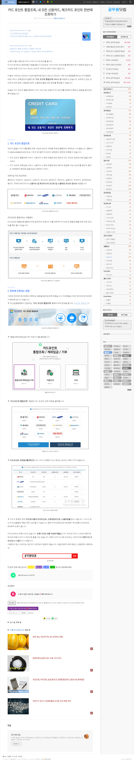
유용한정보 (118, 96)
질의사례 (117, 160)
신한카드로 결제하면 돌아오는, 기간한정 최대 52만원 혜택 (30, 36)
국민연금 (118, 260)
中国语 (118, 303)
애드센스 (118, 285)
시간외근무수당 (108, 362)
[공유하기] (14, 613)
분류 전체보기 (117, 89)
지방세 (106, 374)
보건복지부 (126, 374)
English (118, 300)
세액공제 (117, 384)
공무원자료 (117, 135)
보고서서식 (118, 143)
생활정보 (117, 246)
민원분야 (118, 178)
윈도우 (125, 346)
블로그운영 (118, 293)
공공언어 (117, 349)
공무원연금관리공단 (118, 362)
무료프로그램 (118, 221)
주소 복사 (11, 603)
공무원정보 (117, 110)
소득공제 (117, 371)
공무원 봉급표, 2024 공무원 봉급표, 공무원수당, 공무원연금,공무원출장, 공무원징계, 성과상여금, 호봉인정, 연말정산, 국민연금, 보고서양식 (47, 738)
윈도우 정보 (118, 225)
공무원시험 (118, 100)
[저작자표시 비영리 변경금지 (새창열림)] (31, 613)
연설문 (118, 157)
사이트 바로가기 (81, 303)
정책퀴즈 (118, 107)
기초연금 (107, 368)
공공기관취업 (118, 243)
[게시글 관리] (16, 613)
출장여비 (117, 365)
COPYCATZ (128, 759)
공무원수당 (109, 2)
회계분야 (118, 185)
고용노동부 (117, 378)
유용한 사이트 (118, 232)
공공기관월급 (118, 239)
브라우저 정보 (118, 228)
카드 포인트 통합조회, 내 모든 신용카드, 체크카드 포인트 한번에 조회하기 (50, 12)
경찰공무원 (108, 387)
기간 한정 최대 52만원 (19, 33)
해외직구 (118, 264)
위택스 (106, 359)
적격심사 (117, 346)
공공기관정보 (117, 235)
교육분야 (118, 168)
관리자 (124, 2)
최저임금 (117, 368)
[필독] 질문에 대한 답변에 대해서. (117, 21)
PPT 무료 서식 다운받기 (114, 326)
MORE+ (129, 26)
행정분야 (118, 189)
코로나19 (117, 359)
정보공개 (118, 182)
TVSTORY (117, 271)
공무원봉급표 (116, 2)
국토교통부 (108, 346)
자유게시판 (88, 2)
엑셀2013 (118, 214)
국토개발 (118, 175)
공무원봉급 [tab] (110, 37)
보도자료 (118, 150)
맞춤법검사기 (95, 2)
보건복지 (118, 171)
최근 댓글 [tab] (124, 315)
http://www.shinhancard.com (18, 30)
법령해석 (118, 146)
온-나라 (118, 207)
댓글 (9, 725)
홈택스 (106, 381)
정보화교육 (117, 203)
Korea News (117, 296)
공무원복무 (118, 128)
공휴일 (125, 359)
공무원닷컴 (11, 2)
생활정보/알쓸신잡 (59, 18)
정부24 (116, 374)
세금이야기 (118, 268)
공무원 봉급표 (108, 355)
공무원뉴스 (117, 93)
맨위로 (20, 756)
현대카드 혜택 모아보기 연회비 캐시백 (25, 49)
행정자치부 (108, 352)
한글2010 (118, 210)
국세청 (106, 371)
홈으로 (4, 756)
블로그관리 (117, 278)
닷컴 (117, 9)
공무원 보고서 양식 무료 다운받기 (117, 323)
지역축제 (118, 103)
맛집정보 (118, 196)
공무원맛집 (117, 193)
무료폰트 (126, 352)
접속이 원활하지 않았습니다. (115, 24)
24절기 (106, 378)
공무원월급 (118, 114)
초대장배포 (118, 289)
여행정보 (118, 200)
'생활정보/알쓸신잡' (17, 630)
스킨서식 (118, 282)
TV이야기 (118, 275)
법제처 (125, 381)
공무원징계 (118, 125)
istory (37, 759)
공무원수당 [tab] (124, 37)
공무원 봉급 (127, 378)
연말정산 (102, 2)
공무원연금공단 (118, 355)
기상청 (116, 352)
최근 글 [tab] (110, 315)
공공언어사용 (118, 139)
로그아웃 (14, 756)
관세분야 (118, 164)
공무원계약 (118, 132)
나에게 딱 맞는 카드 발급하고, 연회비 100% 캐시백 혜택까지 (31, 51)
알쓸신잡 (118, 257)
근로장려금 (108, 365)
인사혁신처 (126, 349)
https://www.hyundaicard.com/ (19, 45)
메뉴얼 (118, 153)
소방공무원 (126, 371)
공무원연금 (118, 121)
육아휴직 (107, 349)
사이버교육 (118, 218)
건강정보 (118, 250)
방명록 (9, 756)
